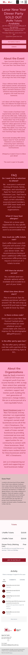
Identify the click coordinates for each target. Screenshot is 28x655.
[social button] (17, 2)
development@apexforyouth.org (9, 645)
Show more (13, 619)
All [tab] (4, 579)
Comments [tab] (12, 579)
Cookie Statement (13, 650)
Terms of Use (5, 650)
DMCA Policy (20, 650)
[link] (14, 42)
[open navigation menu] (26, 2)
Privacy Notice (22, 649)
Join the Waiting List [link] (14, 560)
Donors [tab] (22, 579)
